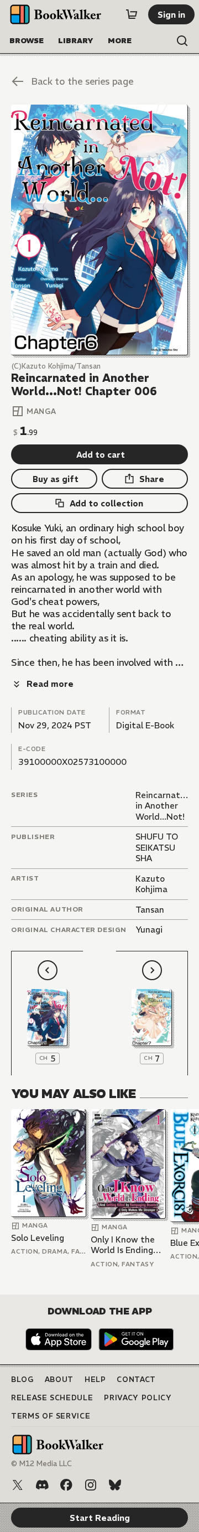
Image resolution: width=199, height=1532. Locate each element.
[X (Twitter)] (17, 1485)
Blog (22, 1379)
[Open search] (182, 41)
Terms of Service (50, 1416)
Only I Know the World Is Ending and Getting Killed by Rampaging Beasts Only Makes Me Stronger (128, 1245)
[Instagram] (90, 1485)
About (59, 1379)
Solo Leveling (37, 1238)
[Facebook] (66, 1485)
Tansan (149, 909)
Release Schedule (52, 1397)
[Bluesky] (115, 1485)
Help (95, 1379)
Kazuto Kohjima (151, 884)
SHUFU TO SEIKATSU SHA (156, 847)
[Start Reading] (99, 230)
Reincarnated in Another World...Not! (163, 806)
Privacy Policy (137, 1397)
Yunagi (149, 929)
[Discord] (42, 1485)
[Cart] (131, 14)
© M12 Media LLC (41, 1463)
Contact (136, 1379)
